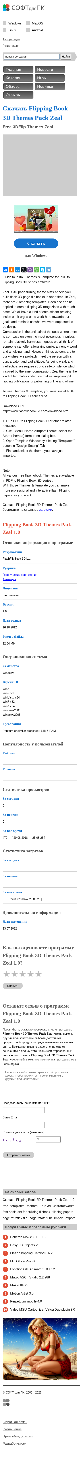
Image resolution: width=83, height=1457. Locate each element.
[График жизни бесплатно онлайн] (40, 1378)
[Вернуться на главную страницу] (25, 10)
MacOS (37, 23)
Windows (15, 23)
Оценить (12, 985)
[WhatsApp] (36, 269)
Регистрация (11, 45)
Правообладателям (18, 1436)
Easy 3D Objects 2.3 (25, 1245)
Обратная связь (15, 1422)
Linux (12, 30)
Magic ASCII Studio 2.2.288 (30, 1277)
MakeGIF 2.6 (19, 1285)
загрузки (45, 509)
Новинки (45, 86)
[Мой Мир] (17, 269)
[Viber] (30, 269)
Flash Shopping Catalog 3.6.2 (31, 1253)
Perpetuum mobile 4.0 (26, 1301)
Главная (13, 69)
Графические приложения (20, 574)
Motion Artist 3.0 (21, 1293)
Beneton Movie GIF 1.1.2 (28, 1237)
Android (37, 30)
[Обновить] (19, 1146)
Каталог (13, 78)
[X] (24, 269)
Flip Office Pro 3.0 (23, 1261)
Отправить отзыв (18, 1155)
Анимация (9, 579)
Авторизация (11, 39)
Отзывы (13, 95)
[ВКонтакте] (5, 269)
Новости (45, 69)
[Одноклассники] (11, 269)
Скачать (36, 243)
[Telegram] (48, 269)
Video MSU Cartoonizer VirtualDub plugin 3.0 (42, 1309)
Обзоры (13, 86)
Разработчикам (14, 1443)
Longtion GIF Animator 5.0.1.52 (32, 1269)
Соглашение (12, 1429)
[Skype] (42, 269)
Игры (42, 78)
